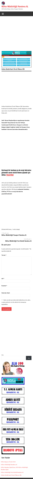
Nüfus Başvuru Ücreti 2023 (8, 461)
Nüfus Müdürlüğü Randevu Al (9, 464)
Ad (3, 278)
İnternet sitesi (6, 293)
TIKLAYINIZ (10, 175)
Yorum (4, 255)
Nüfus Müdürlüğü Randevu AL (15, 6)
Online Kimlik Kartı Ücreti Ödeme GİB (11, 475)
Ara (2, 355)
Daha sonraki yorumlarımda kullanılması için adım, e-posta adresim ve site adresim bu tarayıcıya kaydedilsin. (16, 302)
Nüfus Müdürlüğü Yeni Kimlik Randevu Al (12, 472)
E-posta (4, 285)
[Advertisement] (16, 34)
